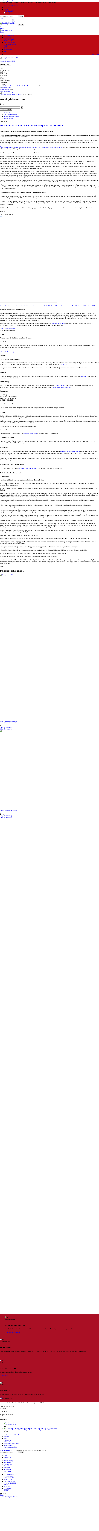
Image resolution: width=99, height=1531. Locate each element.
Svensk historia (5, 89)
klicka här (83, 376)
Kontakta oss (4, 1375)
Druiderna (4, 907)
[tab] (7, 113)
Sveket (2, 1219)
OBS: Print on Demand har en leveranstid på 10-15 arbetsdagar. (32, 125)
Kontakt (6, 1436)
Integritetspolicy (9, 1445)
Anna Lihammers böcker (7, 328)
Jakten (2, 1307)
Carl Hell (27, 86)
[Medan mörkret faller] (24, 806)
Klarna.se (64, 364)
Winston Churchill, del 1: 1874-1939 (11, 94)
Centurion (4, 1063)
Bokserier (6, 86)
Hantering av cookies (10, 1447)
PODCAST (95, 54)
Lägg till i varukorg (6, 109)
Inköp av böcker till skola (11, 1435)
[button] (6, 727)
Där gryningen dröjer (8, 722)
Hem (1, 86)
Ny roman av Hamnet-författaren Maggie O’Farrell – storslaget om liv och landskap (29, 1430)
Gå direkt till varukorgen (7, 352)
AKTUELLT (12, 44)
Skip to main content (18, 1)
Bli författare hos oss (10, 1442)
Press (5, 1438)
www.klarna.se (60, 385)
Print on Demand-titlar (30, 433)
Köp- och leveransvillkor (12, 1332)
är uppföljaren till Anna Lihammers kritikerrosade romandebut (31, 147)
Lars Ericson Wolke (10, 1424)
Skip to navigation (6, 1)
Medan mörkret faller (8, 810)
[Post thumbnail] (10, 1423)
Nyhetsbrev (7, 1440)
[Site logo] (6, 23)
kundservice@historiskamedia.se (62, 387)
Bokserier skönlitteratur (17, 86)
